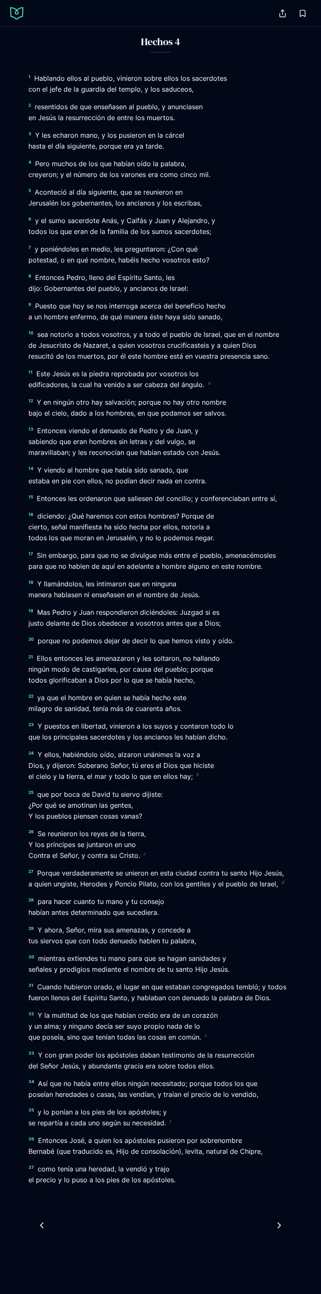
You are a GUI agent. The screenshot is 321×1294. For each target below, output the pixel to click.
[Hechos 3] (41, 1225)
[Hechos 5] (279, 1225)
